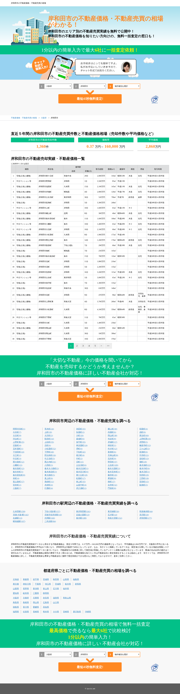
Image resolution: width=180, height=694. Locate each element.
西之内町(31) (50, 462)
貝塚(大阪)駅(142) (21, 515)
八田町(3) (49, 465)
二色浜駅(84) (50, 521)
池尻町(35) (81, 429)
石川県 (56, 589)
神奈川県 (27, 584)
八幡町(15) (17, 465)
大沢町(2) (49, 435)
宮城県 (46, 579)
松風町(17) (81, 478)
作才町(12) (112, 449)
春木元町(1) (144, 472)
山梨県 (16, 589)
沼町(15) (80, 462)
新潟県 (36, 589)
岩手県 (36, 579)
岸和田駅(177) (145, 518)
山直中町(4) (81, 485)
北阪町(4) (17, 445)
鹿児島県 (77, 612)
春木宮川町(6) (82, 472)
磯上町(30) (112, 429)
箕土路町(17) (18, 482)
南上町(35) (81, 482)
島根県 (26, 602)
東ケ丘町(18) (81, 475)
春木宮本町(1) (114, 472)
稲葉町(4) (143, 429)
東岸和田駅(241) (83, 511)
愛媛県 (36, 607)
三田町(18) (144, 478)
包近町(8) (112, 439)
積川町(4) (80, 455)
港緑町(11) (49, 482)
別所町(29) (144, 475)
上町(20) (48, 432)
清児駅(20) (144, 515)
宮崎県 (66, 612)
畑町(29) (143, 462)
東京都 (16, 584)
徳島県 (16, 607)
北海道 (16, 579)
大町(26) (80, 435)
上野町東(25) (18, 442)
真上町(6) (49, 478)
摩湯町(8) (112, 478)
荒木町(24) (49, 429)
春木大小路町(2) (52, 468)
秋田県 (56, 579)
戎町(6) (142, 432)
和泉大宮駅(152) (115, 518)
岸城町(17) (112, 442)
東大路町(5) (50, 475)
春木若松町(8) (19, 475)
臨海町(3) (143, 485)
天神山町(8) (113, 455)
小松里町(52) (50, 449)
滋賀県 (56, 598)
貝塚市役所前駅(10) (53, 515)
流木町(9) (112, 459)
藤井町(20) (112, 475)
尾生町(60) (144, 435)
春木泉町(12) (18, 468)
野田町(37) (112, 462)
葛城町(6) (80, 439)
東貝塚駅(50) (113, 511)
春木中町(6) (144, 468)
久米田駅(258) (19, 511)
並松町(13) (144, 459)
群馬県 (78, 584)
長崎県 (36, 612)
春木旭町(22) (145, 465)
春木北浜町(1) (82, 468)
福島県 (76, 579)
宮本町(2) (17, 485)
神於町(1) (112, 445)
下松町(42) (81, 452)
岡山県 (36, 602)
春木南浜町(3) (51, 472)
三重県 (36, 593)
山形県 (66, 579)
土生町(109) (113, 465)
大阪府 (16, 598)
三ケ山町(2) (144, 449)
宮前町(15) (144, 482)
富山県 (46, 589)
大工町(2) (17, 455)
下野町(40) (49, 452)
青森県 (26, 579)
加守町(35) (81, 442)
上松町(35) (49, 442)
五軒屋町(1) (18, 449)
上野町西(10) (145, 439)
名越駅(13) (17, 518)
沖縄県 (88, 612)
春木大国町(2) (114, 468)
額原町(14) (49, 439)
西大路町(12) (18, 462)
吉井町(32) (112, 485)
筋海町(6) (143, 452)
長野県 (26, 589)
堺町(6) (79, 449)
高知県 (46, 607)
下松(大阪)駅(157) (52, 511)
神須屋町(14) (81, 445)
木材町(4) (49, 485)
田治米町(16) (50, 455)
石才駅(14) (112, 515)
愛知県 (16, 593)
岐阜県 (26, 593)
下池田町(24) (18, 452)
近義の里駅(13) (82, 515)
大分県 (56, 612)
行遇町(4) (49, 488)
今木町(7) (17, 432)
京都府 (26, 598)
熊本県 (46, 612)
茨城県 (58, 584)
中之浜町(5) (50, 459)
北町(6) (48, 445)
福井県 (66, 589)
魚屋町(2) (80, 432)
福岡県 (16, 612)
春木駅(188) (81, 518)
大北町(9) (17, 435)
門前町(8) (112, 488)
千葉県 (38, 584)
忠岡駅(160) (50, 518)
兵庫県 (36, 598)
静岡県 (46, 593)
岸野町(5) (143, 442)
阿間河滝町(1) (19, 429)
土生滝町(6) (81, 465)
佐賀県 (26, 612)
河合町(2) (17, 439)
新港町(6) (112, 452)
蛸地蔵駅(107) (19, 521)
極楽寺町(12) (145, 445)
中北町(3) (17, 459)
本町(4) (16, 478)
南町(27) (111, 482)
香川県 (26, 607)
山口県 (56, 602)
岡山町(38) (112, 435)
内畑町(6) (112, 432)
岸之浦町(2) (81, 488)
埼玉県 (48, 584)
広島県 (46, 602)
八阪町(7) (17, 488)
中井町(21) (144, 455)
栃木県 (68, 584)
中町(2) (79, 459)
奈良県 (46, 598)
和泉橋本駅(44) (146, 511)
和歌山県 (67, 598)
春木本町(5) (18, 472)
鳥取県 (16, 602)
